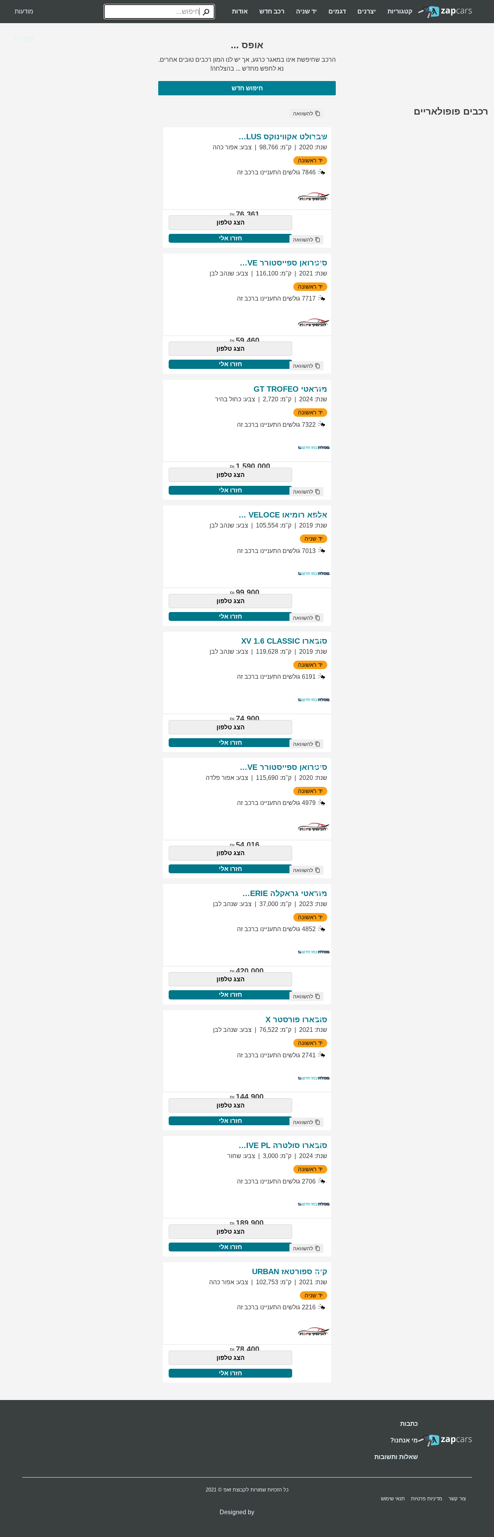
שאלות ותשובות (396, 1457)
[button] (306, 113)
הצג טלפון (231, 222)
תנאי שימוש (393, 1498)
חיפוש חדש (247, 88)
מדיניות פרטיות (426, 1498)
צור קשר (457, 1498)
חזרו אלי (230, 238)
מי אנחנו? (404, 1440)
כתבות (409, 1423)
